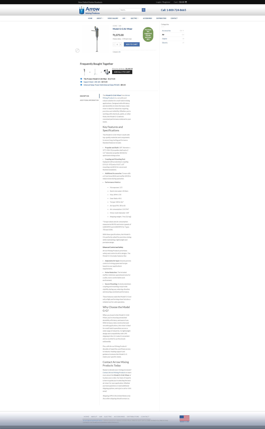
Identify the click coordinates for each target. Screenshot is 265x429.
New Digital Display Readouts (90, 2)
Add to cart (132, 44)
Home (90, 18)
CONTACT (145, 417)
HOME (86, 417)
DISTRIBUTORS (133, 417)
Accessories (147, 18)
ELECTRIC (108, 417)
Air (124, 18)
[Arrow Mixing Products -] (89, 10)
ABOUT (94, 417)
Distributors (161, 18)
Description (84, 96)
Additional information (89, 100)
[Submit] (143, 10)
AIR (100, 417)
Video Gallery (113, 18)
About (99, 18)
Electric (134, 18)
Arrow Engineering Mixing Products (92, 420)
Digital (164, 39)
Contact (174, 18)
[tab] (89, 96)
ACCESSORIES (119, 417)
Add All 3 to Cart (122, 72)
